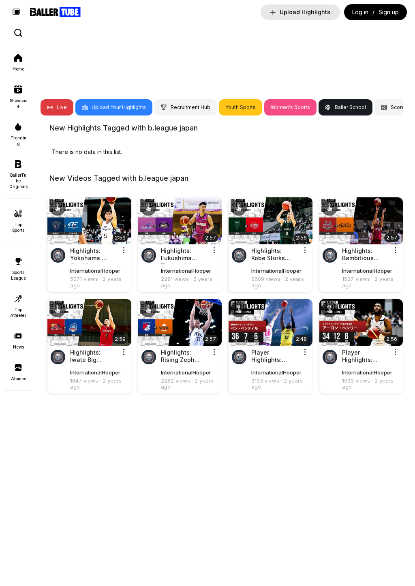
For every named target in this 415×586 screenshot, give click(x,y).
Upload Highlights (305, 12)
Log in (360, 12)
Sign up (389, 12)
